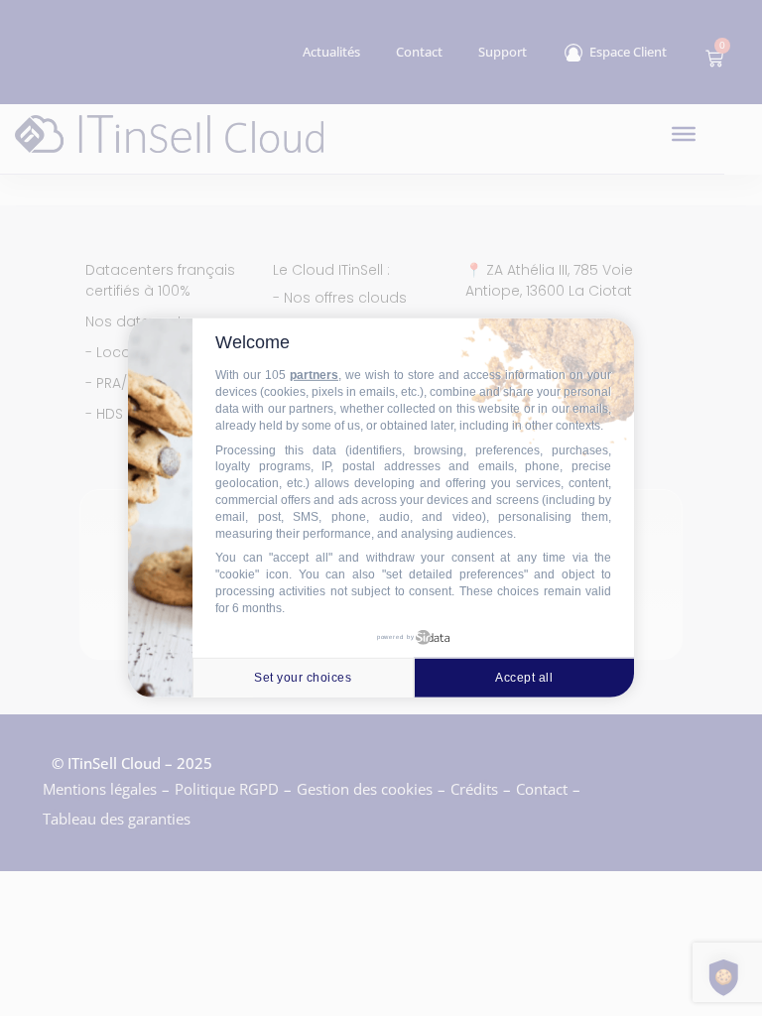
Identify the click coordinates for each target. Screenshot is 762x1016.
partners (314, 375)
